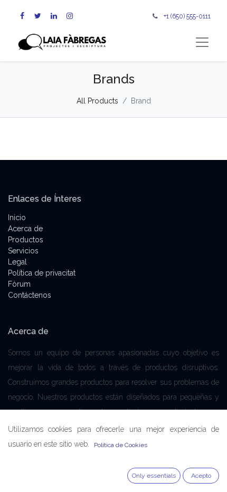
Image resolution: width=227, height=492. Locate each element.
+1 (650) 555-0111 (187, 16)
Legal (17, 262)
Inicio (17, 217)
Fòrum (19, 284)
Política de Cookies (120, 445)
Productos (25, 239)
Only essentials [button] (154, 475)
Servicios (23, 251)
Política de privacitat (41, 273)
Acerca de (25, 228)
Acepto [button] (201, 475)
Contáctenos (29, 295)
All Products (97, 101)
